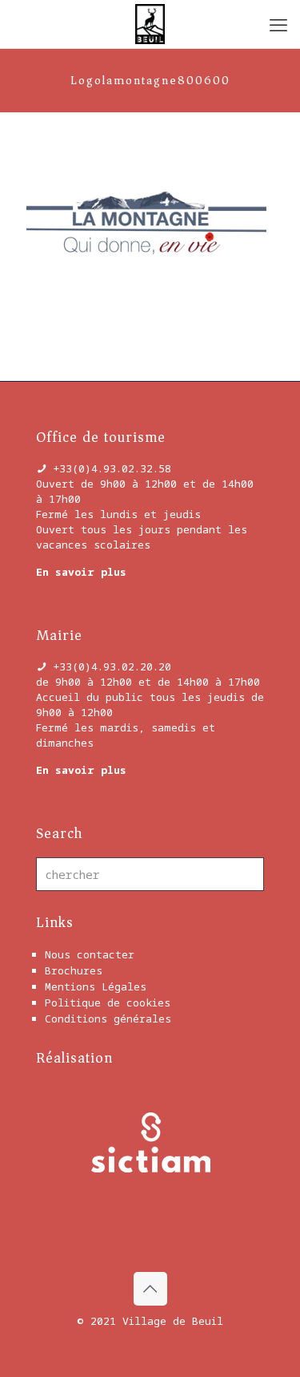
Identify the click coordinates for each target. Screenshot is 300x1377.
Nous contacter (89, 954)
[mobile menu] (278, 24)
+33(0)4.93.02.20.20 (112, 666)
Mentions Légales (95, 986)
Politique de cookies (107, 1002)
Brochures (73, 970)
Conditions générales (108, 1018)
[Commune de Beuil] (150, 24)
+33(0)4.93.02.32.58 (112, 468)
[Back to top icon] (150, 1289)
